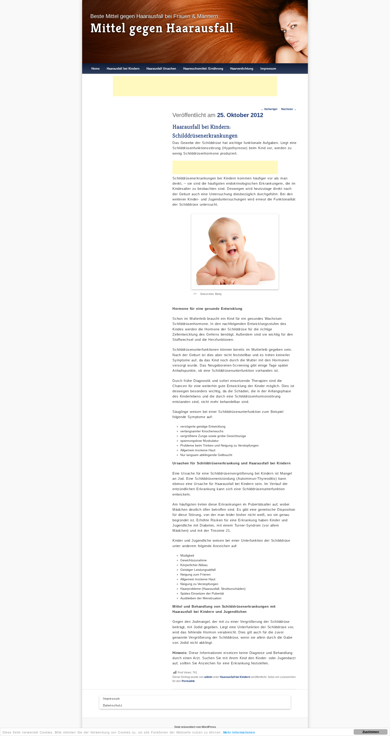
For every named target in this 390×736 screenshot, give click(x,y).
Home (95, 68)
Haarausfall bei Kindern (123, 68)
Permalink (188, 681)
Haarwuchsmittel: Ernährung (203, 68)
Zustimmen (370, 732)
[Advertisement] (195, 86)
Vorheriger (269, 109)
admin (208, 677)
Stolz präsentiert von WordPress (195, 727)
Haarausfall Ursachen (161, 68)
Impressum (268, 68)
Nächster (289, 109)
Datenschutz (112, 705)
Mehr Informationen (239, 732)
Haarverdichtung (241, 68)
